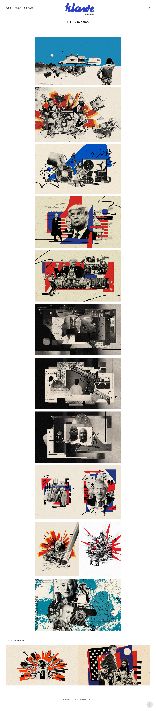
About (18, 7)
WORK (9, 7)
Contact (28, 7)
